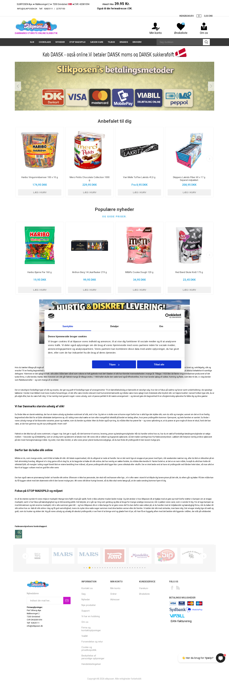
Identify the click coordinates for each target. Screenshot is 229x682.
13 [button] (114, 567)
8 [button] (102, 567)
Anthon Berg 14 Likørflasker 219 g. (89, 272)
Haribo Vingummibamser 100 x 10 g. (39, 177)
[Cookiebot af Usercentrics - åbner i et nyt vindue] (167, 316)
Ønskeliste (144, 594)
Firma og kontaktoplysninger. (91, 629)
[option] (37, 556)
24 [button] (142, 567)
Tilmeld (67, 600)
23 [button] (139, 567)
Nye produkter (88, 605)
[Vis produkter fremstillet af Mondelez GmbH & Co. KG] (140, 555)
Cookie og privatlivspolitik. (89, 648)
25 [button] (144, 567)
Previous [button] (18, 86)
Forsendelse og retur (92, 641)
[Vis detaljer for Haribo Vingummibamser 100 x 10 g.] (39, 150)
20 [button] (132, 567)
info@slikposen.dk (27, 8)
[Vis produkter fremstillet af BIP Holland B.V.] (166, 555)
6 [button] (97, 567)
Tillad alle (159, 364)
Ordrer (113, 594)
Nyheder (85, 599)
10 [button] (107, 567)
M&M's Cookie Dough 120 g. (139, 272)
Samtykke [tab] (67, 326)
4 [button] (92, 567)
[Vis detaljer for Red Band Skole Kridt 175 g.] (189, 245)
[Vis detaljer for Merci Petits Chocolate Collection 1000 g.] (89, 150)
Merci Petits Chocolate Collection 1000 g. (90, 178)
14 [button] (117, 567)
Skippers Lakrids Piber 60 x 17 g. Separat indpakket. (189, 178)
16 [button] (122, 567)
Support (85, 610)
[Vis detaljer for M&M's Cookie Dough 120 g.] (139, 245)
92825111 (48, 8)
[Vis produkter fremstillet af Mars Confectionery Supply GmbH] (89, 555)
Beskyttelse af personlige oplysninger (92, 657)
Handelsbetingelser (91, 664)
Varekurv (143, 588)
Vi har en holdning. (90, 616)
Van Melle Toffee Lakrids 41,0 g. (139, 177)
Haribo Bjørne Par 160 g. (39, 272)
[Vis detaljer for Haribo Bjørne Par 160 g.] (39, 245)
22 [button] (137, 567)
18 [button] (127, 567)
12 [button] (112, 567)
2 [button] (86, 567)
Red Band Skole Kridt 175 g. (189, 272)
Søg (206, 42)
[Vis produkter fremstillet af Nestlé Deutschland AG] (37, 555)
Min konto (156, 32)
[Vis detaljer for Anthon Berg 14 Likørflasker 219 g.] (89, 245)
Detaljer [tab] (114, 326)
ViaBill (84, 636)
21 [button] (134, 567)
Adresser (115, 599)
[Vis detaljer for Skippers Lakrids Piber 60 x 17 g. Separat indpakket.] (189, 150)
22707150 (76, 8)
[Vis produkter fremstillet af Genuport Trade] (63, 555)
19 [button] (129, 567)
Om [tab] (161, 326)
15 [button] (119, 567)
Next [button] (211, 86)
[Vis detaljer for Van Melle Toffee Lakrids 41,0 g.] (139, 150)
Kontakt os (87, 588)
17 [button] (124, 567)
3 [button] (90, 568)
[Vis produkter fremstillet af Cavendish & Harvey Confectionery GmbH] (191, 555)
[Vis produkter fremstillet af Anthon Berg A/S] (114, 555)
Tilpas (112, 364)
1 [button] (84, 567)
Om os (84, 622)
